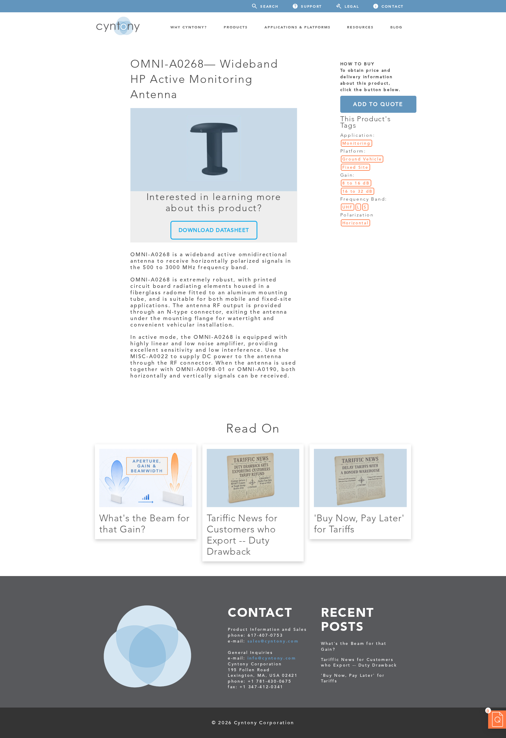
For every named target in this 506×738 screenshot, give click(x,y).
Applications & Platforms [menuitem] (297, 27)
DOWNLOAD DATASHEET (214, 230)
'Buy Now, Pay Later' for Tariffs (353, 678)
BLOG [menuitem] (396, 27)
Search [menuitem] (269, 6)
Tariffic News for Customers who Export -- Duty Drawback (242, 534)
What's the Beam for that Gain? (144, 523)
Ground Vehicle (362, 159)
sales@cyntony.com (273, 641)
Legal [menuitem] (352, 6)
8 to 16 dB (356, 183)
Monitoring (356, 143)
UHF (347, 207)
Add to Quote (378, 104)
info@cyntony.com (271, 658)
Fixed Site (355, 167)
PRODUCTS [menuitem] (236, 27)
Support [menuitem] (311, 6)
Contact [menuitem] (393, 6)
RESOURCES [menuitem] (360, 27)
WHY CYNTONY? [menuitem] (188, 27)
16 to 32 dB (357, 191)
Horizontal (355, 223)
